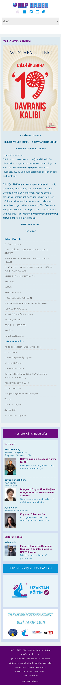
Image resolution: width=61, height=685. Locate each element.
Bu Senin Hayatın (13, 244)
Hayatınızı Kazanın (14, 336)
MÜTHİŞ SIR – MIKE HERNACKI (20, 276)
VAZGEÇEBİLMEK (13, 319)
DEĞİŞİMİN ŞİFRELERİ (15, 325)
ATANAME (9, 281)
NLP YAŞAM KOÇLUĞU (16, 308)
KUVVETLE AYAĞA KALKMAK (19, 314)
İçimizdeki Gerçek (14, 363)
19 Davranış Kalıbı (14, 341)
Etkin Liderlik (11, 352)
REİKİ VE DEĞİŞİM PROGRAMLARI (30, 568)
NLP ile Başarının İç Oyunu (18, 357)
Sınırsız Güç (10, 410)
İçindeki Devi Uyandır (15, 415)
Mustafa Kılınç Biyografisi (30, 433)
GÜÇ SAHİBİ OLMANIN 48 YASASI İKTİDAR (26, 303)
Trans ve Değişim (13, 404)
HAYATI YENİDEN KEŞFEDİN (18, 297)
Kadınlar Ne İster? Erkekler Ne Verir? (23, 346)
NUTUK (8, 287)
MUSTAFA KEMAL (13, 292)
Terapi (8, 399)
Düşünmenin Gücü (14, 388)
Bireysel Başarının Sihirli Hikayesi (21, 393)
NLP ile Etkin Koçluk (14, 368)
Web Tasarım (27, 681)
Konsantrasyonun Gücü (17, 382)
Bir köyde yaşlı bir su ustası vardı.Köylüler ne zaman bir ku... (36, 517)
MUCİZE (9, 330)
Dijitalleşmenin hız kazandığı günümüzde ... (36, 552)
